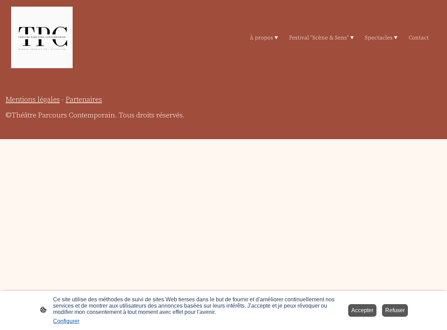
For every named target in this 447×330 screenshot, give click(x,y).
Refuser (395, 310)
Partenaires (84, 99)
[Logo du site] (42, 37)
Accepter (362, 310)
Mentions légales (33, 99)
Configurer (66, 321)
